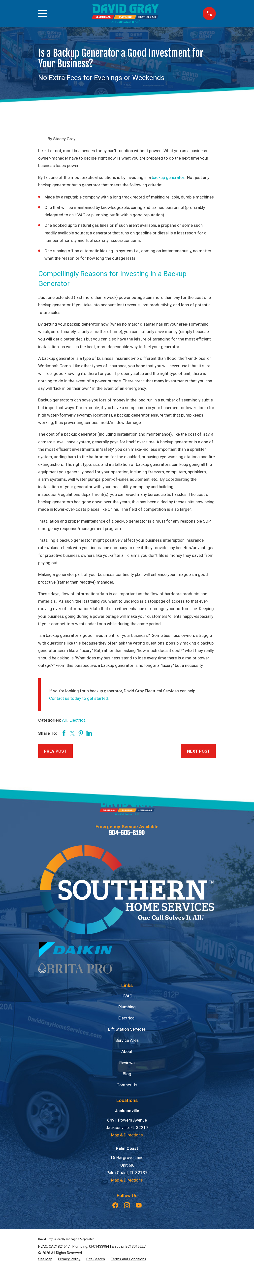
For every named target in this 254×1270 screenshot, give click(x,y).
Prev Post (55, 751)
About (126, 1051)
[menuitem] (45, 1259)
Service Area (127, 1040)
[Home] (125, 13)
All (64, 720)
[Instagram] (127, 1205)
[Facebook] (115, 1205)
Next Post (198, 751)
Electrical (78, 720)
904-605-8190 (127, 833)
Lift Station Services (127, 1029)
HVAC (127, 995)
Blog (127, 1073)
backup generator (168, 177)
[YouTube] (139, 1205)
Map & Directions (127, 1134)
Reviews (127, 1062)
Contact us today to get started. (79, 698)
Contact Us (127, 1084)
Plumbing (127, 1006)
